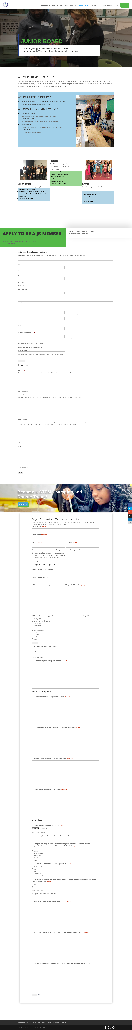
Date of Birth (21, 282)
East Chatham (38, 858)
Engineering (37, 623)
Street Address (21, 302)
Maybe (36, 654)
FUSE (35, 637)
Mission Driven (23, 419)
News (94, 5)
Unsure (36, 860)
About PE (44, 5)
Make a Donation (23, 1023)
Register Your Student (107, 5)
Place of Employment (23, 338)
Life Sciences (38, 628)
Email (20, 325)
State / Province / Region (72, 315)
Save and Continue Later (47, 995)
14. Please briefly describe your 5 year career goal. (52, 758)
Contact (63, 1023)
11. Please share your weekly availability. (49, 661)
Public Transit (38, 867)
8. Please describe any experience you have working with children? (58, 585)
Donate (124, 5)
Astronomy (37, 625)
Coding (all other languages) (42, 621)
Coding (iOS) (37, 619)
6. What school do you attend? (42, 570)
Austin (36, 851)
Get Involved (83, 5)
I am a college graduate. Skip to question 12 (47, 557)
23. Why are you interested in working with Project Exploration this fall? (60, 932)
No (35, 651)
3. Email (37, 542)
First (19, 270)
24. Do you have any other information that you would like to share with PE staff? (61, 963)
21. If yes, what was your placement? (45, 894)
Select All (34, 643)
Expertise (21, 370)
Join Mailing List (35, 1023)
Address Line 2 (21, 308)
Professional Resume (24, 358)
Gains (20, 446)
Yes (35, 649)
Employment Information (26, 333)
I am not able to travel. (41, 876)
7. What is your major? (40, 577)
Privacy (49, 1023)
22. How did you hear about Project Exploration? (52, 901)
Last (67, 270)
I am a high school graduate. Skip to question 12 (49, 553)
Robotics (36, 632)
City (19, 315)
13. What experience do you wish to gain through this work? (56, 728)
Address (21, 297)
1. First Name (39, 526)
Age (19, 275)
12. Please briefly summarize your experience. (51, 697)
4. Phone (72, 542)
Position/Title (69, 338)
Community (69, 5)
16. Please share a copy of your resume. (48, 825)
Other (35, 639)
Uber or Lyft (37, 873)
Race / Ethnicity (22, 289)
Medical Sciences (39, 630)
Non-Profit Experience (25, 395)
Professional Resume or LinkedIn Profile (31, 347)
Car (35, 869)
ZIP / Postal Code (22, 321)
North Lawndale (39, 849)
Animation (37, 635)
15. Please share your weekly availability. (49, 789)
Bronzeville (37, 855)
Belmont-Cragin (39, 853)
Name (20, 264)
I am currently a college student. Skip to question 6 (49, 555)
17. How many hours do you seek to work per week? (53, 836)
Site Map (56, 1023)
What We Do (57, 5)
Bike (35, 871)
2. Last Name (39, 534)
